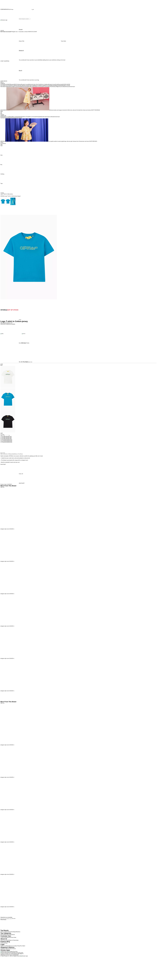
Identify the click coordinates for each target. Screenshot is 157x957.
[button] (2, 30)
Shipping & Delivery (4, 948)
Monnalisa (53, 85)
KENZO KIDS (26, 85)
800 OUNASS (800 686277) (17, 953)
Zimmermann (72, 86)
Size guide (2, 434)
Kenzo (9, 931)
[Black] (7, 432)
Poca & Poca (32, 116)
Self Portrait (24, 86)
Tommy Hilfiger (55, 86)
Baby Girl (4, 115)
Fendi (57, 84)
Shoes (13, 934)
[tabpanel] (78, 459)
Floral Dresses (11, 117)
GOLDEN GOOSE (66, 84)
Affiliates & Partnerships (13, 940)
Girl (1, 115)
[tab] (2, 201)
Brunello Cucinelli (25, 84)
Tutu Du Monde (62, 86)
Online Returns (12, 948)
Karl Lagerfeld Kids (15, 85)
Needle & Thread (66, 85)
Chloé (39, 84)
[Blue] (7, 409)
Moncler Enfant (47, 85)
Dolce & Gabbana (45, 84)
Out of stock (2, 452)
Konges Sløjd (31, 85)
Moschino (57, 85)
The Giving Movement (47, 86)
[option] (78, 436)
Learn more (30, 361)
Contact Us (2, 937)
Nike (7, 86)
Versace (67, 86)
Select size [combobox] (2, 435)
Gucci (1, 85)
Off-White (3, 310)
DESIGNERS (3, 110)
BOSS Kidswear (17, 84)
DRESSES (2, 141)
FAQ (6, 937)
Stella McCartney (31, 86)
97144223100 (15, 954)
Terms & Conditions (4, 945)
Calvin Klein (35, 84)
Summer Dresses (18, 117)
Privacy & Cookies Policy (14, 945)
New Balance (3, 86)
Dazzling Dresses (4, 117)
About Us (2, 940)
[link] (32, 31)
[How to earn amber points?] (9, 348)
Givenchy (60, 84)
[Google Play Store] (13, 951)
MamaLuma (37, 85)
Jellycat (21, 85)
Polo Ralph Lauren (14, 86)
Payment (9, 937)
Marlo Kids (42, 85)
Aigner (15, 931)
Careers (6, 940)
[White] (7, 387)
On (9, 86)
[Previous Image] (9, 210)
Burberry (31, 84)
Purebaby (20, 86)
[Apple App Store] (4, 951)
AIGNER (8, 84)
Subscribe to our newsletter (6, 917)
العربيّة (33, 9)
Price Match (22, 945)
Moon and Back (15, 116)
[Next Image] (9, 304)
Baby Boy (7, 934)
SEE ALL (2, 487)
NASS (61, 85)
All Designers (3, 84)
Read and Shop (3, 943)
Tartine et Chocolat (39, 86)
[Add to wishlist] (14, 448)
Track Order (13, 937)
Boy (11, 934)
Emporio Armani (52, 84)
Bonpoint (12, 84)
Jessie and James (7, 85)
